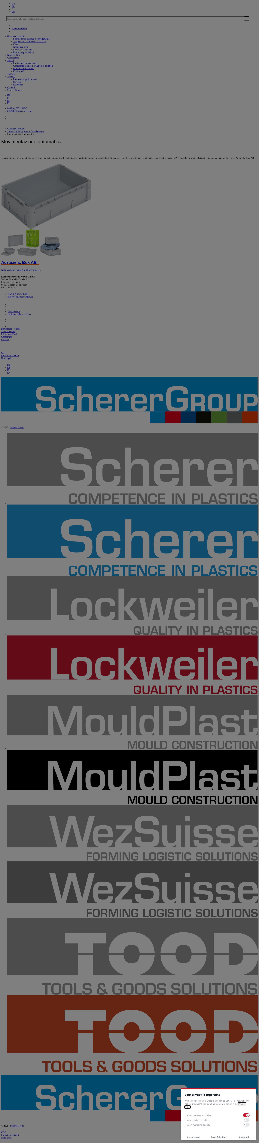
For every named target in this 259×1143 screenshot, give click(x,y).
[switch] (246, 1115)
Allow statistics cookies (198, 1120)
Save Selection (218, 1137)
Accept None (193, 1137)
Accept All (243, 1137)
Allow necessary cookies (199, 1115)
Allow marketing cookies (198, 1125)
